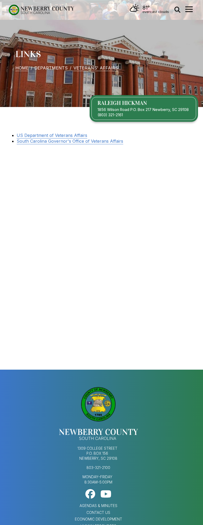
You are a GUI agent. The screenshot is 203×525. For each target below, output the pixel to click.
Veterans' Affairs (95, 68)
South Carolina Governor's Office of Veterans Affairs (70, 141)
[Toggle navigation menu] (189, 9)
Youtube (105, 494)
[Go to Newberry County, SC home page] (41, 10)
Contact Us (98, 512)
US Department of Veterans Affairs (52, 135)
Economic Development (98, 519)
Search (177, 10)
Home (22, 68)
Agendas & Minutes (98, 506)
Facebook (90, 494)
